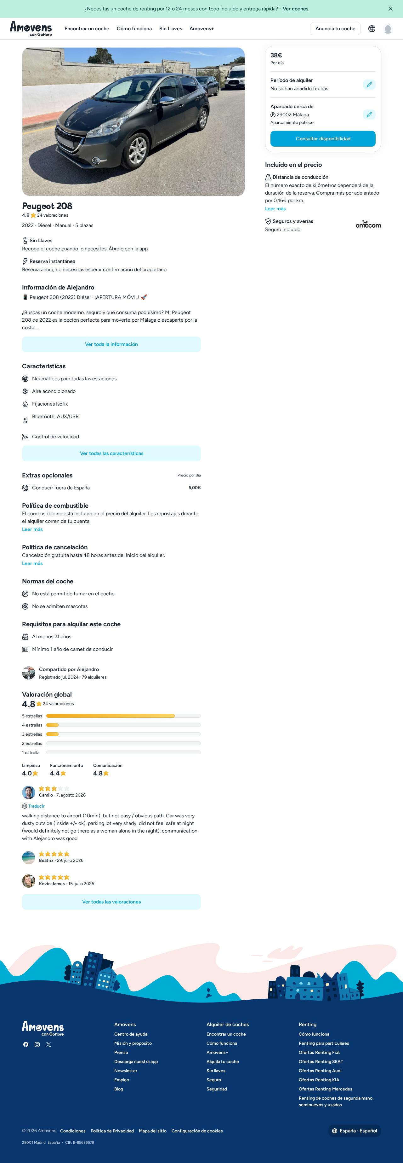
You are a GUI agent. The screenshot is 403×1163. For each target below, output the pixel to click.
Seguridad (217, 1089)
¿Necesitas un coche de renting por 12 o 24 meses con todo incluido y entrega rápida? (196, 9)
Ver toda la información (111, 344)
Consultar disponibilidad (323, 139)
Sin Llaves (170, 29)
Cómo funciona (134, 29)
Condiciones (73, 1131)
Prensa (121, 1052)
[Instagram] (37, 1044)
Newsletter (125, 1070)
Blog (118, 1089)
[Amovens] (31, 29)
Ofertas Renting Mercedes (325, 1089)
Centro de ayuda (130, 1034)
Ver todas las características (111, 453)
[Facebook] (26, 1044)
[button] (393, 8)
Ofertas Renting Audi (320, 1070)
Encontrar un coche (87, 29)
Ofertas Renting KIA (319, 1080)
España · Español (358, 1131)
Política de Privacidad (112, 1131)
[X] (48, 1044)
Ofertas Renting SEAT (321, 1061)
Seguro (214, 1080)
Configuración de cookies (197, 1131)
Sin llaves (216, 1070)
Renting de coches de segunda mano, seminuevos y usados (336, 1101)
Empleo (121, 1080)
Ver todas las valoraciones (111, 902)
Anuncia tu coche (335, 29)
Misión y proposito (133, 1043)
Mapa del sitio (153, 1131)
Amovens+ (202, 29)
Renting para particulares (324, 1043)
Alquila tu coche (223, 1061)
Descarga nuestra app (136, 1061)
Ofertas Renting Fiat (319, 1052)
